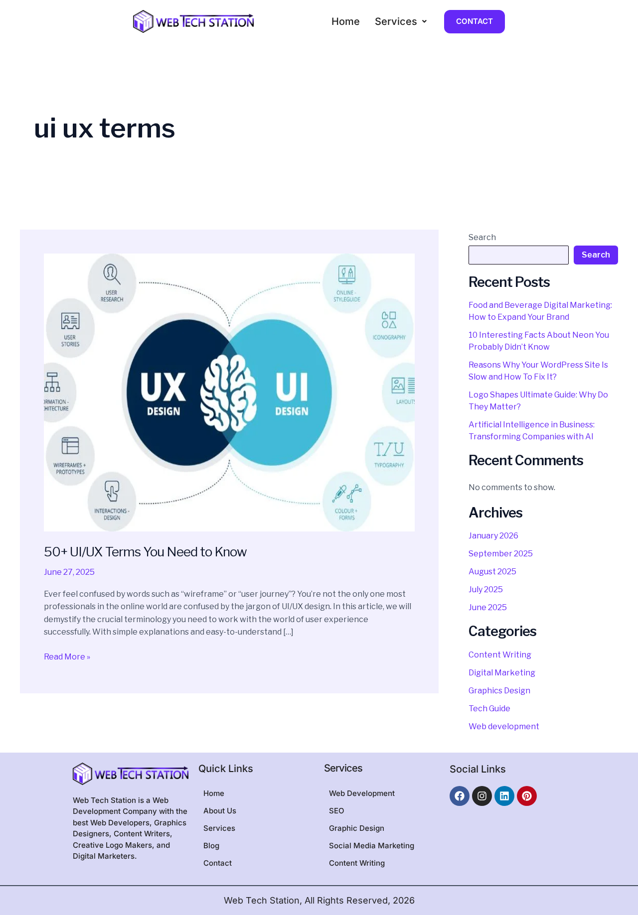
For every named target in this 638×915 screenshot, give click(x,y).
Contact (217, 863)
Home (345, 21)
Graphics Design (499, 690)
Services (396, 21)
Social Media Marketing (371, 845)
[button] (400, 21)
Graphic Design (356, 828)
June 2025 (488, 607)
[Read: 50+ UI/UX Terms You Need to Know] (229, 391)
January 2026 (493, 535)
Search (482, 237)
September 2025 (501, 553)
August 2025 (492, 571)
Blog (211, 845)
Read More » (67, 656)
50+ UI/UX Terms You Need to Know (145, 551)
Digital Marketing (502, 672)
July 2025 (486, 589)
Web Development (362, 793)
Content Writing (500, 654)
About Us (219, 810)
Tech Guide (489, 708)
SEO (336, 810)
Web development (504, 726)
